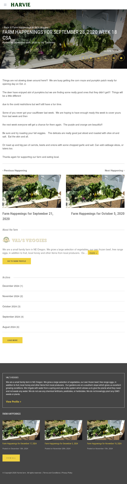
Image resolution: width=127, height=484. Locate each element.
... (91, 253)
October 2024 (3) (11, 306)
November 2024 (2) (12, 296)
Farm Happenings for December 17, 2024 (19, 443)
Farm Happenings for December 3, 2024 (61, 443)
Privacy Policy (67, 472)
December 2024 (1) (12, 285)
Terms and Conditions (51, 472)
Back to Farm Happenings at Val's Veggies (25, 27)
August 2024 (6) (10, 327)
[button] (12, 340)
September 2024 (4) (13, 316)
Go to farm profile (16, 261)
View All (11, 458)
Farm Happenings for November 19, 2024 (104, 443)
